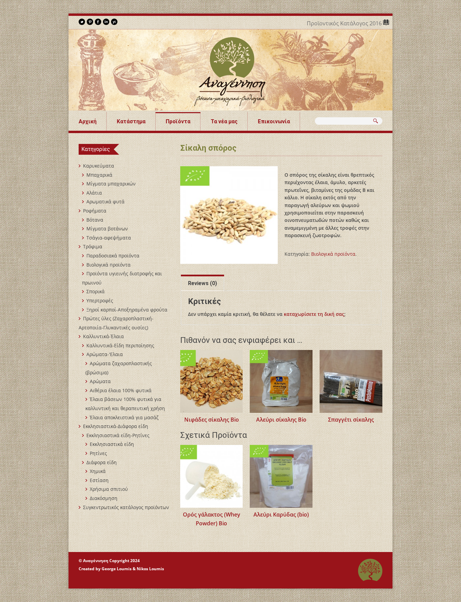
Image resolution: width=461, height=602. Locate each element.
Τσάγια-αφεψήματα (108, 237)
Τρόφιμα (92, 246)
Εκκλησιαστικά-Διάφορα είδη (115, 426)
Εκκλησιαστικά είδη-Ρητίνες (118, 435)
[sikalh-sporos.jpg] (229, 215)
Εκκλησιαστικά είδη (112, 444)
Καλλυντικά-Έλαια (103, 336)
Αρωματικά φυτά (105, 201)
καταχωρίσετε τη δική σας (314, 314)
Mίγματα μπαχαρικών (111, 183)
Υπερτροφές (99, 300)
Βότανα (94, 220)
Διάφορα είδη (101, 462)
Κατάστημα (131, 121)
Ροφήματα (94, 210)
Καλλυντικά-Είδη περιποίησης (120, 345)
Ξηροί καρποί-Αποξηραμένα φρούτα (126, 309)
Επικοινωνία (274, 121)
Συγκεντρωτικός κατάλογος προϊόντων (126, 507)
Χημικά (98, 471)
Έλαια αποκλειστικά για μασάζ (124, 417)
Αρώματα (100, 381)
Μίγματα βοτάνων (107, 228)
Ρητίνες (98, 453)
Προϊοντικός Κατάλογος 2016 (345, 23)
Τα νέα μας (224, 121)
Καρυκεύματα (98, 165)
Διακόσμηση (103, 498)
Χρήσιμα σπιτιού (109, 489)
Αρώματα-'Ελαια (104, 354)
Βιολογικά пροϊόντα (333, 254)
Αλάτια (94, 193)
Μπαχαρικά (99, 175)
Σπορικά (95, 291)
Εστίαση (99, 480)
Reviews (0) (202, 283)
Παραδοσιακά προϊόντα (112, 255)
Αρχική (88, 121)
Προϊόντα (178, 121)
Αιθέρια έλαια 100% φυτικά (121, 390)
